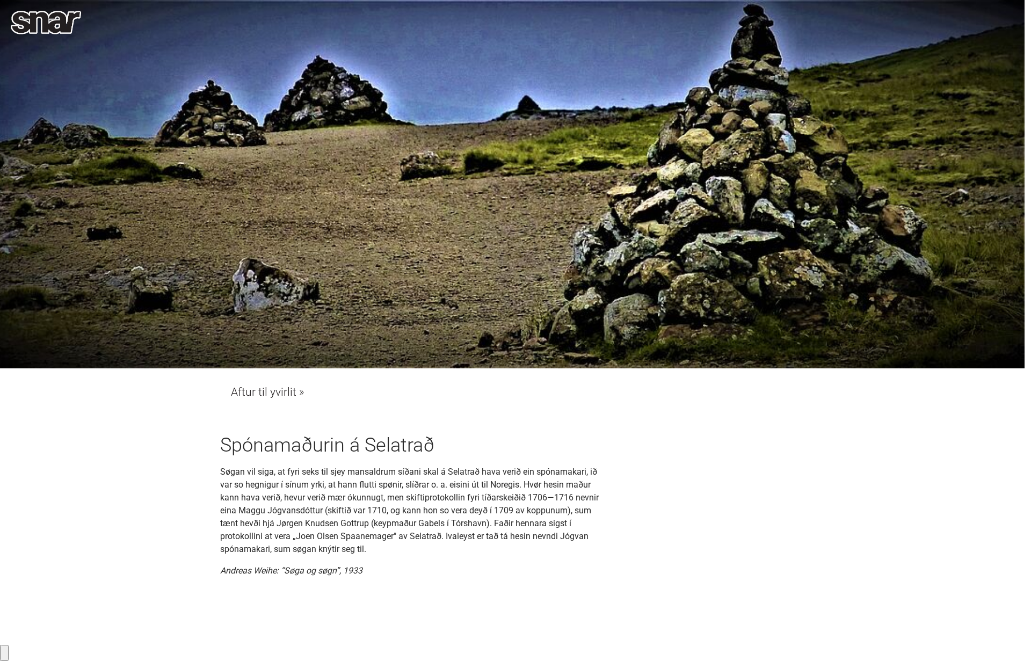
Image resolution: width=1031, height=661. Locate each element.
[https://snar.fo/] (46, 22)
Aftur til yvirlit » (267, 392)
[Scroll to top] (1007, 637)
